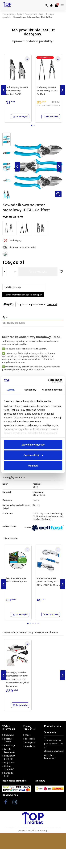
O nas (28, 735)
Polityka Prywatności (9, 750)
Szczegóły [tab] (30, 389)
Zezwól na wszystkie (33, 444)
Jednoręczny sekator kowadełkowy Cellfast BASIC (17, 91)
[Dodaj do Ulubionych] (27, 59)
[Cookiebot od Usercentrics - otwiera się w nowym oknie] (48, 381)
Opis (4, 317)
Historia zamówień (9, 767)
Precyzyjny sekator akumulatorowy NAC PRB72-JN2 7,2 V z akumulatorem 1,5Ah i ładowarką (17, 679)
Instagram (30, 742)
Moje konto (9, 762)
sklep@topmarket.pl (54, 751)
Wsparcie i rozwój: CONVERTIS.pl (33, 830)
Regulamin (9, 735)
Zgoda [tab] (11, 389)
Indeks (5, 526)
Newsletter (30, 746)
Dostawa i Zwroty (8, 740)
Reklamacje (9, 745)
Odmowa (33, 465)
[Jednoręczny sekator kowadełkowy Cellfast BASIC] (41, 228)
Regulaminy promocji (9, 757)
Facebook (30, 739)
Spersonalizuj (31, 455)
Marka (28, 527)
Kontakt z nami (8, 774)
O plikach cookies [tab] (52, 389)
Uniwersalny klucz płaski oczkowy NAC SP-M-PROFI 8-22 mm (48, 581)
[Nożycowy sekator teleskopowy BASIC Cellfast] (9, 228)
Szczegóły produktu (13, 322)
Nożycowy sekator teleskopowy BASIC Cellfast (47, 91)
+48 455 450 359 (53, 742)
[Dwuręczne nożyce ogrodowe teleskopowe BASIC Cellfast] (25, 228)
